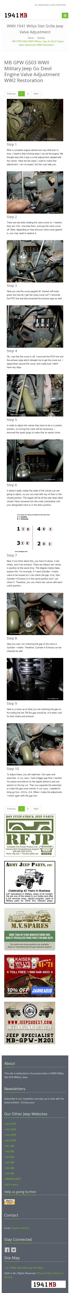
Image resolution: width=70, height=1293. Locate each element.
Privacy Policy (44, 1273)
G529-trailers (11, 1184)
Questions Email (20, 1228)
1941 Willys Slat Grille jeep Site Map (23, 1267)
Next (36, 93)
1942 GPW (10, 1123)
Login (53, 4)
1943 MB (9, 1157)
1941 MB (9, 1146)
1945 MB (9, 1168)
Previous (11, 93)
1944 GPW (10, 1134)
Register (61, 4)
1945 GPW (10, 1140)
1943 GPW (10, 1129)
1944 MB (9, 1162)
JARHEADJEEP (12, 1179)
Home (31, 37)
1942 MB (9, 1151)
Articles (41, 37)
